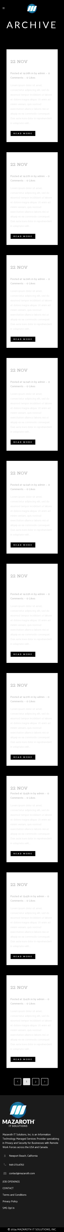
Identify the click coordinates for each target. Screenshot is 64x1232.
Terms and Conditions (14, 1195)
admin (41, 73)
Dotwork (23, 68)
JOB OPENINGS (11, 1182)
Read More (23, 133)
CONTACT (8, 1188)
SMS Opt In (9, 1208)
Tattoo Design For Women (29, 582)
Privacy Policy (10, 1201)
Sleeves (40, 788)
